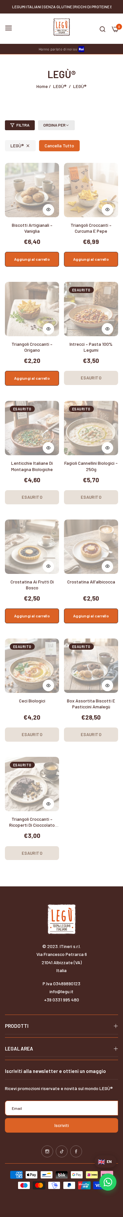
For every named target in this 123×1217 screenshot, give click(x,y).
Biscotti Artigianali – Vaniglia (32, 228)
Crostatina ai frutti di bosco (32, 584)
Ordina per (54, 125)
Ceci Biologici (32, 700)
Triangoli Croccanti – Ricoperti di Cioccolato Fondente (32, 822)
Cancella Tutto (59, 145)
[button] (49, 206)
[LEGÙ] (61, 27)
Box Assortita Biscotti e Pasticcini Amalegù (91, 703)
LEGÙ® (60, 86)
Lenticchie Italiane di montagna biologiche (32, 466)
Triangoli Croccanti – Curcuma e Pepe (91, 228)
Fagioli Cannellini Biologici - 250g (91, 466)
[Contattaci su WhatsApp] (107, 1182)
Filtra (23, 125)
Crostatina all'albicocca (91, 581)
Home (42, 86)
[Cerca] (102, 29)
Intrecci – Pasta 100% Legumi (91, 347)
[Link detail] (47, 1151)
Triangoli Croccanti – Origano (31, 347)
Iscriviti (61, 1125)
